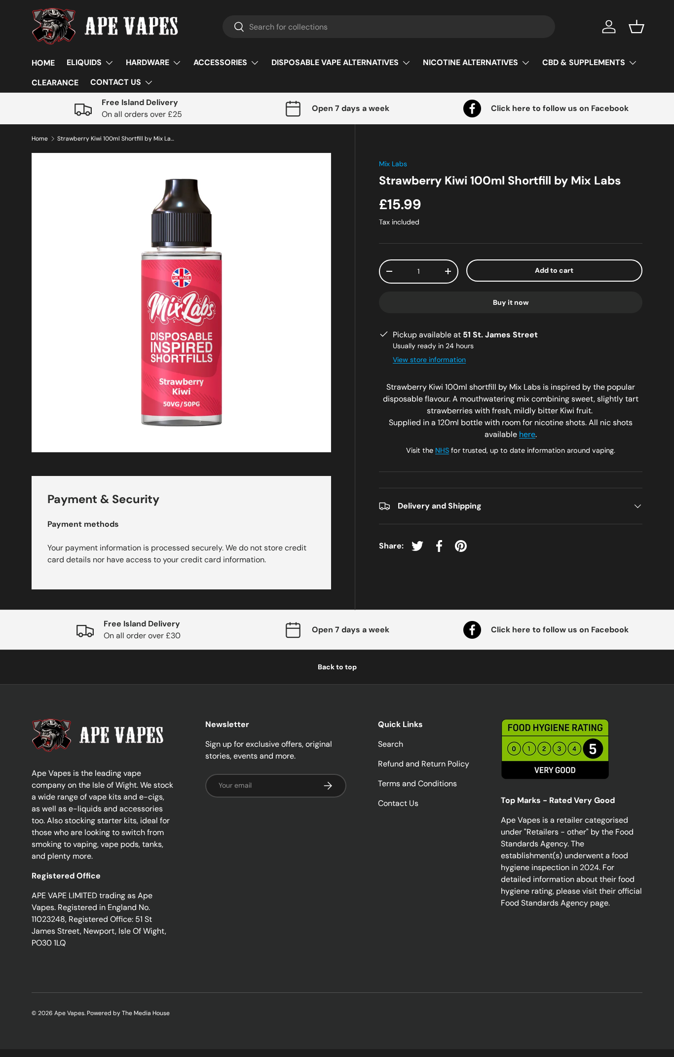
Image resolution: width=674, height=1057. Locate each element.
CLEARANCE (55, 82)
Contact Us (398, 803)
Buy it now (511, 302)
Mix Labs (393, 163)
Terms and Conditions (417, 783)
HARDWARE (147, 62)
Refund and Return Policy (423, 764)
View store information (429, 359)
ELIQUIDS (84, 62)
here (527, 434)
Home (40, 139)
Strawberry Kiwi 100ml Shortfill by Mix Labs (116, 139)
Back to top (337, 666)
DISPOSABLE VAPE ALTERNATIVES (335, 62)
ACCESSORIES (220, 62)
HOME (43, 63)
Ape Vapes (69, 1013)
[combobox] (389, 26)
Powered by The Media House (128, 1013)
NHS (442, 450)
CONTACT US (115, 82)
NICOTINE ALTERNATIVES (470, 62)
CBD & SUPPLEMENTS (583, 62)
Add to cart (554, 270)
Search (390, 744)
